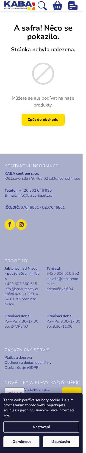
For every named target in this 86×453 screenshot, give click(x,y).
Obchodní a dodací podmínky (28, 362)
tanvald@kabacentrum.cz (63, 281)
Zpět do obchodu (43, 119)
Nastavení (41, 427)
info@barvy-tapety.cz (35, 195)
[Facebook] (10, 224)
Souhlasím (61, 441)
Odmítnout (21, 441)
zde (6, 415)
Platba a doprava (18, 357)
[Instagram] (21, 224)
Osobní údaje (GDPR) (22, 367)
